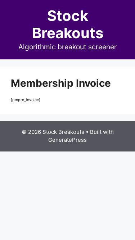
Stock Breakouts (67, 24)
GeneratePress (67, 139)
